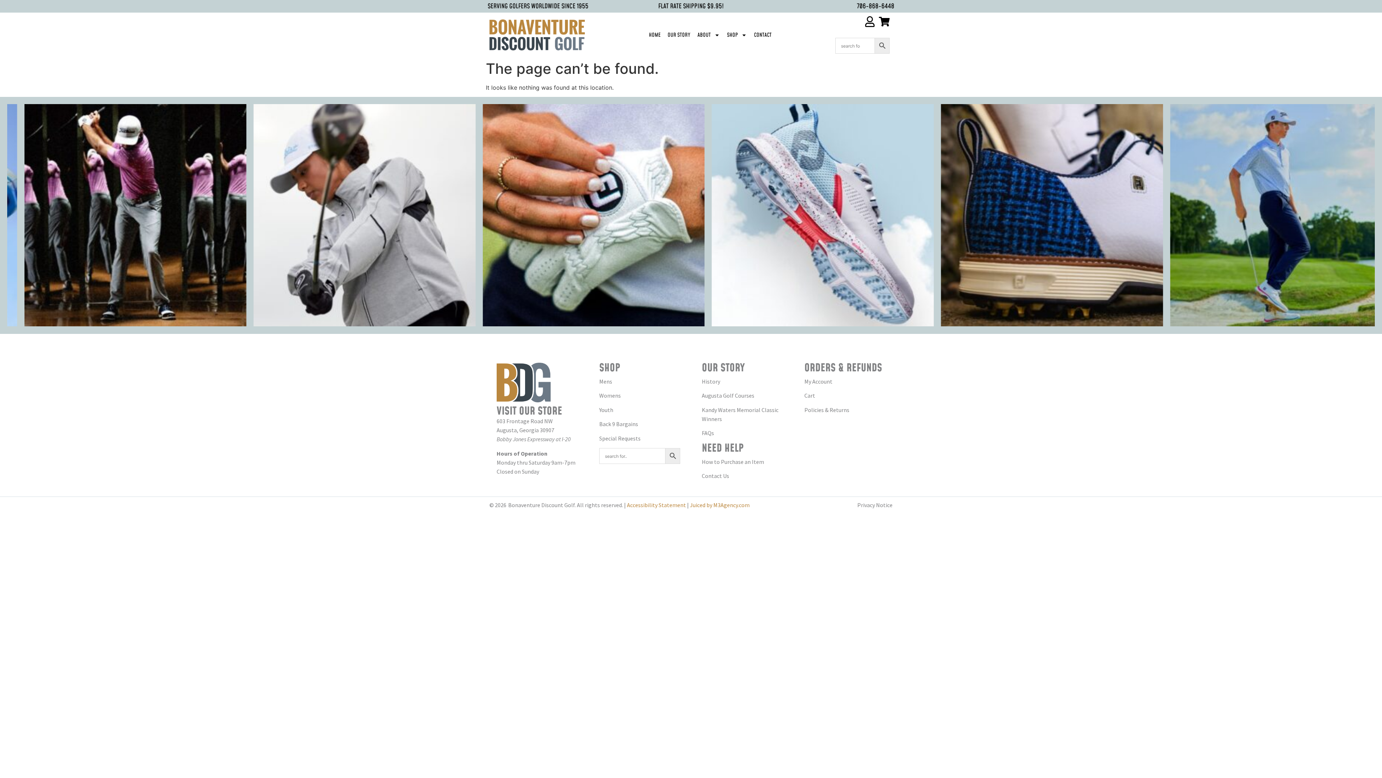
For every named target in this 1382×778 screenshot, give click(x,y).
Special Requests (620, 438)
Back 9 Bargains (618, 424)
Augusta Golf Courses (728, 395)
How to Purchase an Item (733, 461)
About (704, 35)
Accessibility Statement (656, 505)
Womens (610, 395)
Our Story (679, 35)
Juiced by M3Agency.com (720, 505)
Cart (809, 395)
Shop (732, 35)
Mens (605, 381)
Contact (763, 35)
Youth (606, 409)
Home (654, 35)
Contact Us (715, 475)
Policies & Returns (826, 409)
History (711, 381)
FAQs (708, 433)
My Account (818, 381)
